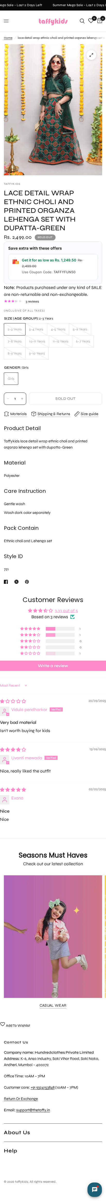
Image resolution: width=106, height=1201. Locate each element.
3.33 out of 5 (66, 610)
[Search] (82, 21)
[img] (13, 701)
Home (8, 38)
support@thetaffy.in (33, 1110)
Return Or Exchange (21, 1098)
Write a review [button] (53, 665)
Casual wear (53, 1005)
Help (10, 1151)
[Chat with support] (94, 1189)
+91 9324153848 (43, 1087)
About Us (17, 1132)
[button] (30, 629)
